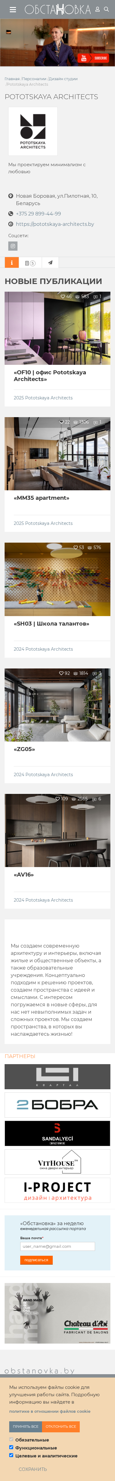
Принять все (25, 1426)
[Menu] (13, 10)
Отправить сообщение (50, 262)
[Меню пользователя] (97, 9)
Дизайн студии (63, 79)
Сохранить (33, 1469)
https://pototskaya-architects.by (55, 224)
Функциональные (36, 1448)
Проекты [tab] (33, 263)
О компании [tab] (12, 262)
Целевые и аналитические (46, 1456)
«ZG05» (24, 749)
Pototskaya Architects (49, 398)
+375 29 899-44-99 (38, 214)
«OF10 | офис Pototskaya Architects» (50, 376)
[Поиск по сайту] (106, 9)
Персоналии (34, 79)
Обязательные (32, 1440)
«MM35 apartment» (41, 498)
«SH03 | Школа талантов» (51, 623)
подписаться (36, 1260)
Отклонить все (61, 1426)
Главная (12, 79)
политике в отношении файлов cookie (49, 1411)
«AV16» (24, 874)
